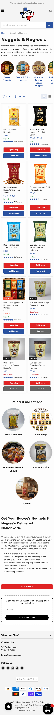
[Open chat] (8, 706)
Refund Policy (39, 702)
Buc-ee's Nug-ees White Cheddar (11, 246)
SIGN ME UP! (27, 617)
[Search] (49, 25)
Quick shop (13, 150)
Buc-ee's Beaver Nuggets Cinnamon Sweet (11, 190)
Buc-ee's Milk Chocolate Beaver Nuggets (11, 365)
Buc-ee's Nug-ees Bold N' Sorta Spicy (40, 188)
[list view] (50, 96)
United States (25, 679)
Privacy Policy (26, 705)
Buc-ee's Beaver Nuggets (10, 130)
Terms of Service (41, 705)
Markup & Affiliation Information (19, 702)
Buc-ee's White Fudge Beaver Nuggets (39, 304)
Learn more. (39, 3)
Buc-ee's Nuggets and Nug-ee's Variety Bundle (13, 305)
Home (4, 33)
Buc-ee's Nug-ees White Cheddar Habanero (37, 247)
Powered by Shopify (27, 710)
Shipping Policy (12, 705)
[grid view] (44, 96)
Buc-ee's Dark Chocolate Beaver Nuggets (37, 365)
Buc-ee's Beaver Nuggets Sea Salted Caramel (38, 132)
